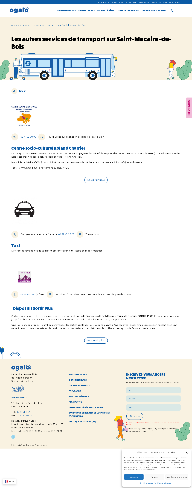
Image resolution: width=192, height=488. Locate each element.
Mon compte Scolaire (150, 2)
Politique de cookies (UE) (82, 421)
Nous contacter (171, 2)
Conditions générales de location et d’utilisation (89, 414)
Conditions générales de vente (86, 407)
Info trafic (103, 2)
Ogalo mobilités (66, 10)
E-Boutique (117, 2)
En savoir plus (96, 179)
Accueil (15, 25)
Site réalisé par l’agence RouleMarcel (29, 445)
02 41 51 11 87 (23, 412)
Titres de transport (127, 10)
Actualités (75, 391)
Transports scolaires (154, 10)
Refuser (154, 477)
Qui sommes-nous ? (79, 385)
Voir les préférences (177, 477)
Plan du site (75, 402)
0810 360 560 (28, 294)
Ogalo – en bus (86, 10)
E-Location (131, 2)
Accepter (134, 477)
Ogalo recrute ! (78, 380)
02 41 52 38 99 (28, 137)
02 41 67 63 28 (24, 415)
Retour (22, 91)
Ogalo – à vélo (105, 10)
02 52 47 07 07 (66, 234)
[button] (186, 452)
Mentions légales (164, 483)
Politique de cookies (148, 483)
